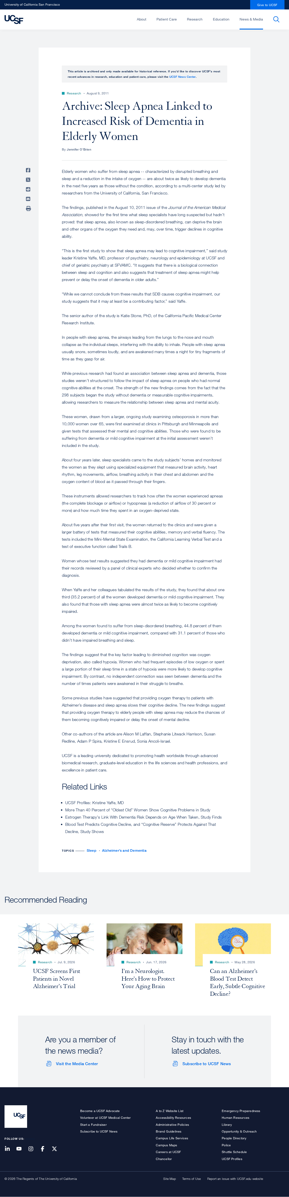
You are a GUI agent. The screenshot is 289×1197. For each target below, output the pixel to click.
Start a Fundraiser (93, 1124)
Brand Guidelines (168, 1131)
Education (221, 19)
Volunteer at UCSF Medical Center (105, 1117)
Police (226, 1145)
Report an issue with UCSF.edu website (235, 1179)
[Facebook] (45, 1149)
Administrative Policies (172, 1124)
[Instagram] (33, 1149)
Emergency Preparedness (241, 1111)
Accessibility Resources (173, 1117)
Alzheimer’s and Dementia (124, 850)
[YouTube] (21, 1149)
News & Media (251, 19)
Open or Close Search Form (276, 19)
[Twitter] (57, 1149)
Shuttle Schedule (234, 1152)
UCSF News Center (182, 76)
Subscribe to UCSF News (206, 1063)
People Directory (234, 1138)
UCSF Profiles (232, 1159)
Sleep (91, 850)
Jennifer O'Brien (79, 149)
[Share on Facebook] (29, 170)
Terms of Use (191, 1179)
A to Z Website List (169, 1111)
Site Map (169, 1179)
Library (227, 1124)
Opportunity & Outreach (239, 1131)
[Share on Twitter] (29, 179)
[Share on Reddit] (29, 189)
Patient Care (166, 19)
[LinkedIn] (10, 1149)
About (141, 19)
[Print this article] (29, 208)
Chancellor (164, 1159)
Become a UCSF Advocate (100, 1111)
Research (195, 19)
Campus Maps (166, 1145)
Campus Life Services (172, 1138)
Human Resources (235, 1117)
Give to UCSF (267, 5)
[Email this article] (29, 199)
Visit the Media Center (77, 1063)
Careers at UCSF (168, 1152)
